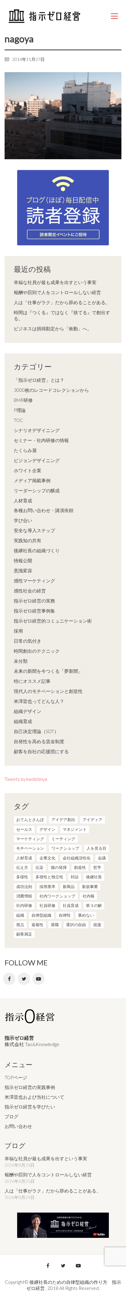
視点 (20, 924)
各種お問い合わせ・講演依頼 (43, 510)
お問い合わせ (18, 1126)
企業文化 (47, 857)
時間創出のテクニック (37, 651)
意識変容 (23, 570)
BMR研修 (23, 400)
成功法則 (24, 886)
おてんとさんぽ (30, 819)
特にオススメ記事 (32, 681)
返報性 (37, 924)
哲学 (97, 867)
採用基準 (47, 886)
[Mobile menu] (114, 16)
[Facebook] (9, 979)
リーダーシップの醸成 (37, 490)
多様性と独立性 (49, 876)
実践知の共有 (27, 540)
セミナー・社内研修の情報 (41, 440)
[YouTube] (38, 979)
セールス (24, 829)
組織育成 (23, 721)
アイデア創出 (63, 819)
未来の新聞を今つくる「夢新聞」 (48, 671)
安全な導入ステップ (34, 530)
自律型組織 (41, 915)
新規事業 (90, 886)
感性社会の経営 (30, 590)
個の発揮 (59, 867)
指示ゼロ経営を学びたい (30, 1106)
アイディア (92, 819)
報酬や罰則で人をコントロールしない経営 (57, 292)
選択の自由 (76, 924)
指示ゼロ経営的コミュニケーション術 (53, 620)
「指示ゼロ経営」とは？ (39, 380)
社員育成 (71, 905)
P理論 (20, 410)
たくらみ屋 (25, 450)
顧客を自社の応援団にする (41, 751)
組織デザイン (27, 711)
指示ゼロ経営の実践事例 (30, 1087)
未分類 (21, 661)
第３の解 (94, 905)
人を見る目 (96, 848)
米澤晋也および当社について (34, 1097)
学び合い (23, 520)
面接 (97, 924)
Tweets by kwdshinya (26, 779)
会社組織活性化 (77, 857)
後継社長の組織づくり (37, 550)
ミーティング (63, 838)
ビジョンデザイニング (37, 460)
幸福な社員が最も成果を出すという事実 (55, 282)
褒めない (86, 915)
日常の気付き (27, 641)
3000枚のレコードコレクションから (51, 390)
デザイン (47, 829)
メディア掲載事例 (32, 480)
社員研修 (47, 905)
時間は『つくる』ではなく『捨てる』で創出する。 (62, 315)
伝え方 (22, 867)
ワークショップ (65, 848)
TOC (18, 420)
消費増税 (24, 896)
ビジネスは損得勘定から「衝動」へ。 (53, 328)
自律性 (65, 915)
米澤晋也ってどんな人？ (39, 701)
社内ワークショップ (57, 896)
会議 (102, 857)
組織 (20, 915)
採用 (18, 631)
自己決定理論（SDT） (36, 731)
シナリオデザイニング (37, 430)
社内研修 (24, 905)
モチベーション (30, 848)
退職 (55, 924)
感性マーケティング (34, 580)
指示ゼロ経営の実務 (34, 600)
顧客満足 (24, 934)
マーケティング (30, 838)
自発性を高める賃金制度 (39, 741)
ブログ (11, 1116)
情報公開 (23, 560)
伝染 (39, 867)
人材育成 (23, 500)
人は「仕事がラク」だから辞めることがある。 (62, 302)
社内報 (88, 896)
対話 (75, 876)
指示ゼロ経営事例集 (34, 610)
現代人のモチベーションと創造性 (48, 691)
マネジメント (75, 829)
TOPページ (16, 1077)
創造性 (80, 867)
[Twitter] (24, 979)
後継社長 (94, 876)
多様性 (22, 876)
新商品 (69, 886)
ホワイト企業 (27, 470)
